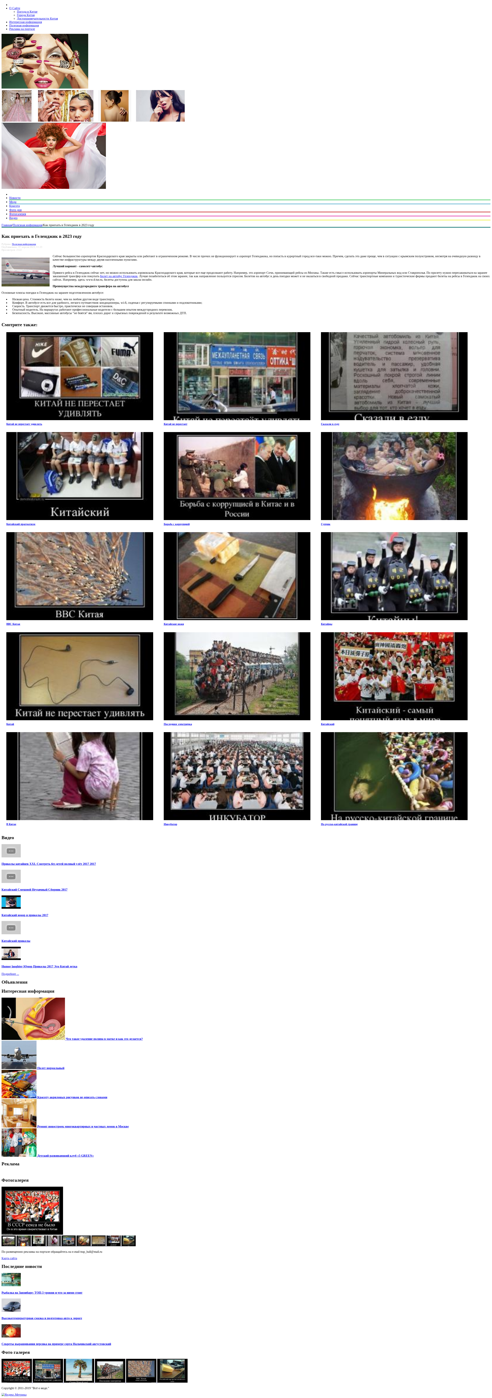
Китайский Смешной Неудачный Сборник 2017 (34, 889)
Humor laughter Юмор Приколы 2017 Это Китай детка (39, 966)
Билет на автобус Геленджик (119, 276)
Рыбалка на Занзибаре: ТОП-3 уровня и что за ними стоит (42, 1292)
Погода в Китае (27, 11)
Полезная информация (24, 25)
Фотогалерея (17, 214)
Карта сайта (9, 1258)
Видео (13, 218)
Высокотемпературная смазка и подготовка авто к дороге (42, 1318)
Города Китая (26, 15)
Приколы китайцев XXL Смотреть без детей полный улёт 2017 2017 (49, 863)
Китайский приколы (16, 941)
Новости (15, 197)
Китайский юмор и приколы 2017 (25, 915)
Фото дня (15, 210)
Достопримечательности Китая (37, 18)
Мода (12, 201)
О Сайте (14, 8)
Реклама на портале (22, 29)
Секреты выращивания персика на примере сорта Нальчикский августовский (56, 1344)
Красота (14, 205)
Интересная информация (25, 22)
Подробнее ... (10, 974)
